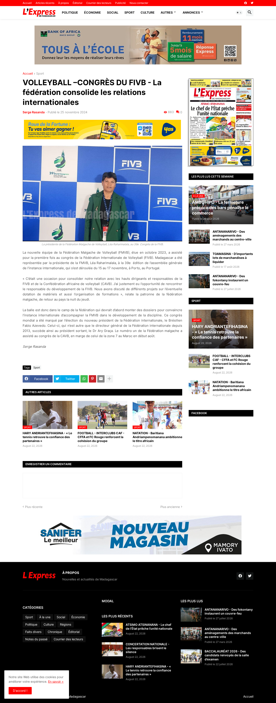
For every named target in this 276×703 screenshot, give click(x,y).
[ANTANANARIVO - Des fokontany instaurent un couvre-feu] (199, 281)
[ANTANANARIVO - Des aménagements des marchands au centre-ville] (199, 237)
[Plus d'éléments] (109, 379)
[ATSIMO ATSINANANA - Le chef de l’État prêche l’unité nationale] (112, 630)
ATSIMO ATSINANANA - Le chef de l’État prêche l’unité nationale (149, 626)
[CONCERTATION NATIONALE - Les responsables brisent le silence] (112, 649)
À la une (44, 617)
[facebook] (245, 3)
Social (112, 12)
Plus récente (33, 507)
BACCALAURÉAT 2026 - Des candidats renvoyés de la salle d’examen (227, 655)
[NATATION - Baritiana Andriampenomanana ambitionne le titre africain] (199, 387)
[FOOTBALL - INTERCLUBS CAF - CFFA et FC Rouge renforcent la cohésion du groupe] (199, 361)
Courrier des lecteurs (98, 3)
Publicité (120, 3)
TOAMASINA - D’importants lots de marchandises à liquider (233, 257)
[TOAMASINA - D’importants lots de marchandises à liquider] (199, 259)
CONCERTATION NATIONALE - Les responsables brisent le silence (147, 648)
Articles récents (45, 3)
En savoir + (56, 681)
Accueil (27, 3)
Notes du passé (36, 639)
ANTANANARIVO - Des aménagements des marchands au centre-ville (232, 235)
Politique (70, 12)
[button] (239, 12)
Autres (167, 12)
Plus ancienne (170, 507)
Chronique (55, 632)
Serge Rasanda (34, 112)
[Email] (101, 379)
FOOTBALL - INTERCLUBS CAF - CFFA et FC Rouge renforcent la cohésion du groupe (101, 437)
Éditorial (77, 3)
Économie (92, 12)
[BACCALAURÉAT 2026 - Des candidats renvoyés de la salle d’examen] (191, 656)
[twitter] (252, 3)
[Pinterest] (92, 379)
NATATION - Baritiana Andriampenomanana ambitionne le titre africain (157, 437)
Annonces (191, 12)
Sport (129, 12)
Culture (148, 12)
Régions (65, 624)
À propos (63, 3)
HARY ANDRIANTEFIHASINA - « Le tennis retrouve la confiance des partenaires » (47, 437)
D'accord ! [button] (20, 690)
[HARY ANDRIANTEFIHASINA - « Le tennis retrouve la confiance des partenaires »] (112, 672)
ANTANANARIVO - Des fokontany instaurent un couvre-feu (230, 280)
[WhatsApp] (84, 379)
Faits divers (33, 632)
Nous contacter (139, 3)
